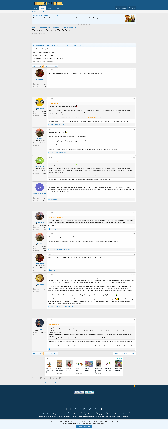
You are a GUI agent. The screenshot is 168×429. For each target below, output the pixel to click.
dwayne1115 (39, 166)
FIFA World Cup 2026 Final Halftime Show (47, 16)
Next (55, 66)
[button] (38, 8)
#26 (134, 213)
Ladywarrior (40, 79)
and (57, 124)
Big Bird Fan (40, 284)
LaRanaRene (40, 222)
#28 (134, 254)
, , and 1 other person (65, 229)
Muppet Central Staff (72, 412)
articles (81, 409)
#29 (134, 275)
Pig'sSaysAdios (39, 108)
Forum (43, 8)
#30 (134, 319)
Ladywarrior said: (53, 324)
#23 (134, 129)
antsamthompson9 (39, 193)
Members (50, 8)
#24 (134, 157)
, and (59, 152)
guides (91, 409)
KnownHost (121, 414)
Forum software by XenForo (113, 416)
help (103, 409)
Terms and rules (112, 386)
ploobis (39, 138)
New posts (35, 11)
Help (58, 8)
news (68, 409)
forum (86, 409)
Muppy (39, 329)
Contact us (104, 386)
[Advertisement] (84, 39)
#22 (134, 99)
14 (51, 66)
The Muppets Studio (107, 412)
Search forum (42, 11)
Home (35, 8)
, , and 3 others (61, 306)
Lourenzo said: (53, 103)
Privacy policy (121, 386)
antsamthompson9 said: (55, 217)
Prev (35, 66)
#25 (134, 184)
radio (95, 409)
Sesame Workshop (48, 414)
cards (99, 409)
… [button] (48, 66)
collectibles (74, 409)
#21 (134, 70)
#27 (134, 233)
